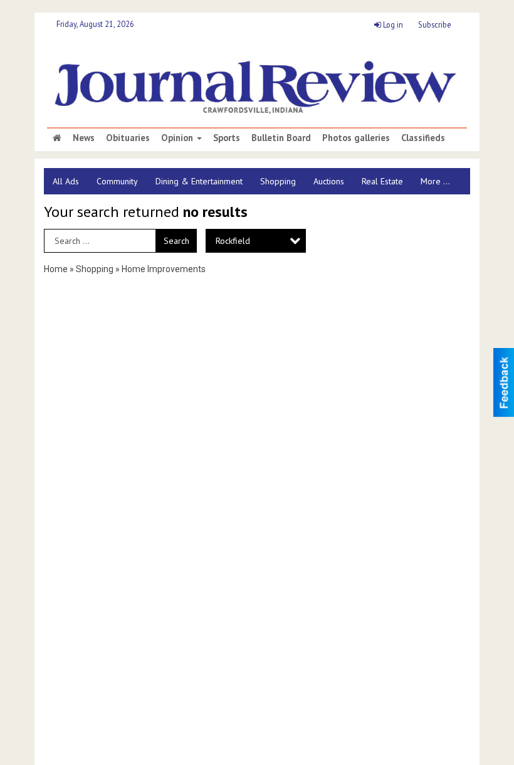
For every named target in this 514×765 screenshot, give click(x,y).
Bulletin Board (281, 138)
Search (176, 240)
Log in (392, 24)
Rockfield (233, 240)
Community (117, 181)
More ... (435, 181)
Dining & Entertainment (199, 181)
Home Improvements (164, 269)
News (84, 138)
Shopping (278, 181)
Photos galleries (356, 138)
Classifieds (423, 138)
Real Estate (382, 181)
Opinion (178, 138)
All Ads (66, 181)
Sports (226, 138)
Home (56, 269)
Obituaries (128, 138)
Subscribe (434, 24)
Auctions (328, 181)
